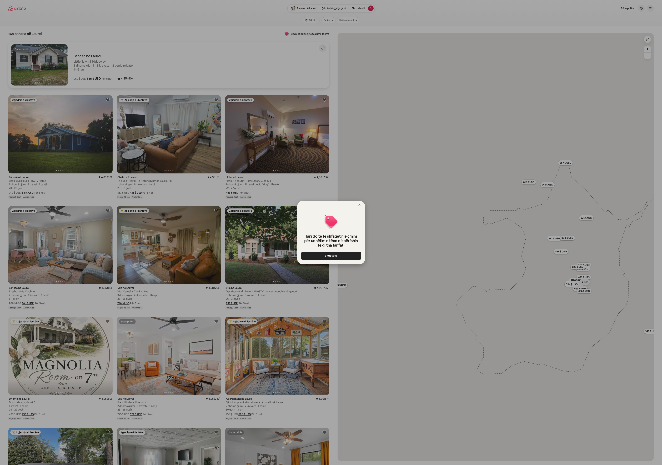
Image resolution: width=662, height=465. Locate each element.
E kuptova (331, 256)
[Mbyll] (359, 204)
